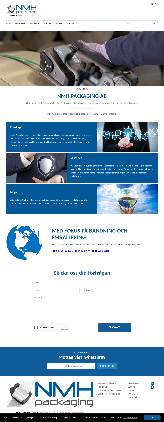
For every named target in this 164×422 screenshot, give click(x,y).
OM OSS (47, 24)
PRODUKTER (20, 24)
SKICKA (113, 327)
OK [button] (152, 418)
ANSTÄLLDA (34, 24)
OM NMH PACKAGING (133, 392)
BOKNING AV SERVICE (133, 385)
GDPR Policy (133, 397)
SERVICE (59, 24)
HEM (8, 24)
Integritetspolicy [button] (130, 418)
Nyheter (70, 24)
